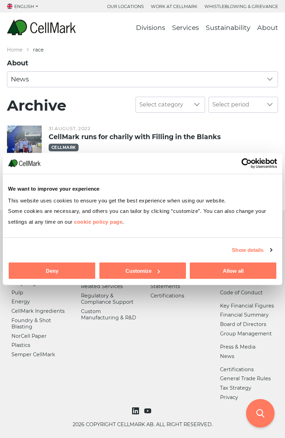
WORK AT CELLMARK (174, 6)
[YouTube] (148, 410)
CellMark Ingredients (38, 311)
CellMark (63, 147)
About (267, 28)
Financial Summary (244, 315)
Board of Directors (243, 324)
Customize (138, 271)
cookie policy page (98, 221)
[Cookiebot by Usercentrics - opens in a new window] (246, 163)
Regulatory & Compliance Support (107, 299)
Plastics (20, 345)
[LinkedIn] (136, 410)
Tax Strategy (235, 388)
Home (15, 50)
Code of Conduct (241, 292)
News (227, 356)
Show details (247, 250)
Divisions (150, 28)
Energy (20, 301)
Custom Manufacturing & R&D (108, 314)
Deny (52, 271)
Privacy (229, 397)
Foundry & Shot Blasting (31, 323)
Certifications (167, 296)
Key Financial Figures (247, 306)
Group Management (246, 334)
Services (185, 28)
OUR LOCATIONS (125, 6)
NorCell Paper (29, 336)
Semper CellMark (33, 354)
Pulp (17, 292)
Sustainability (228, 28)
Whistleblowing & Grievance (241, 6)
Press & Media (237, 347)
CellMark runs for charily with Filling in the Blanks (135, 137)
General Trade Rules (245, 378)
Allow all (233, 271)
